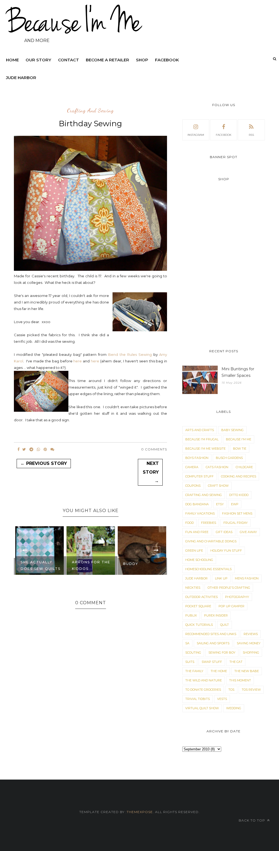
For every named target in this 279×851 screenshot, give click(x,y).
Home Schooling (199, 560)
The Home (219, 671)
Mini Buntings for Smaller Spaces (238, 372)
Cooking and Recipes (238, 476)
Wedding (233, 708)
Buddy (130, 564)
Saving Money (248, 643)
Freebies (208, 523)
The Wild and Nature (203, 680)
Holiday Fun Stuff (226, 550)
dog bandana (197, 504)
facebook (223, 135)
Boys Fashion (196, 458)
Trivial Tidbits (197, 699)
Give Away (248, 532)
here (77, 361)
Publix (191, 615)
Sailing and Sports (213, 643)
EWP (234, 504)
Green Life (194, 550)
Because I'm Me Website (205, 448)
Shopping (251, 652)
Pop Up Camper (231, 606)
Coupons (193, 486)
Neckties (192, 588)
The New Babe (246, 671)
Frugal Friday (235, 523)
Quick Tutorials (199, 625)
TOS (231, 689)
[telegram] (31, 449)
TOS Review (251, 689)
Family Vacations (200, 513)
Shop (142, 59)
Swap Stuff (212, 662)
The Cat (235, 662)
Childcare (244, 467)
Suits (189, 662)
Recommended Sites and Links (210, 634)
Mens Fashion (247, 578)
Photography (237, 597)
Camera (191, 467)
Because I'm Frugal (202, 439)
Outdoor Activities (201, 597)
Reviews (251, 634)
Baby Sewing (232, 430)
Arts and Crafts (199, 430)
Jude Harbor (21, 77)
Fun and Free (196, 532)
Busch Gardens (229, 458)
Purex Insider (216, 615)
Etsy (220, 504)
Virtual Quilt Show (202, 708)
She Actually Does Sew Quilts (40, 565)
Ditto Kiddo (238, 495)
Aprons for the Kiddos (91, 565)
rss (251, 135)
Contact (68, 59)
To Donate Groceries (203, 689)
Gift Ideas (224, 532)
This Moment (240, 680)
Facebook (167, 59)
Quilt (224, 625)
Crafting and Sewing (90, 110)
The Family (194, 671)
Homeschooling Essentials (208, 569)
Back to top (252, 820)
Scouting (193, 652)
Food (189, 523)
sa (187, 643)
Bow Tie (239, 448)
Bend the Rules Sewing (130, 354)
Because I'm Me (238, 439)
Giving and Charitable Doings (210, 541)
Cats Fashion (217, 467)
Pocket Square (198, 606)
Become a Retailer (107, 59)
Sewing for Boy (221, 652)
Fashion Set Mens (237, 513)
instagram (195, 135)
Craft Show (218, 486)
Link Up (221, 578)
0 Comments (154, 449)
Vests (222, 699)
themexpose (140, 812)
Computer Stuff (199, 476)
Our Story (38, 59)
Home (12, 59)
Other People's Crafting (229, 588)
